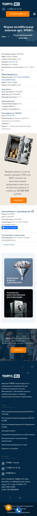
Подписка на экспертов (10, 448)
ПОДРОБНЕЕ (18, 200)
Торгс (4, 36)
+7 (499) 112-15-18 (14, 9)
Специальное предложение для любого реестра (18, 434)
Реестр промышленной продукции (22, 36)
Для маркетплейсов (8, 431)
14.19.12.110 (12, 62)
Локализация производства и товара (14, 445)
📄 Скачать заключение (9, 227)
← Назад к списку (8, 244)
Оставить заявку (17, 14)
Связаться (18, 350)
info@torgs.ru (10, 473)
